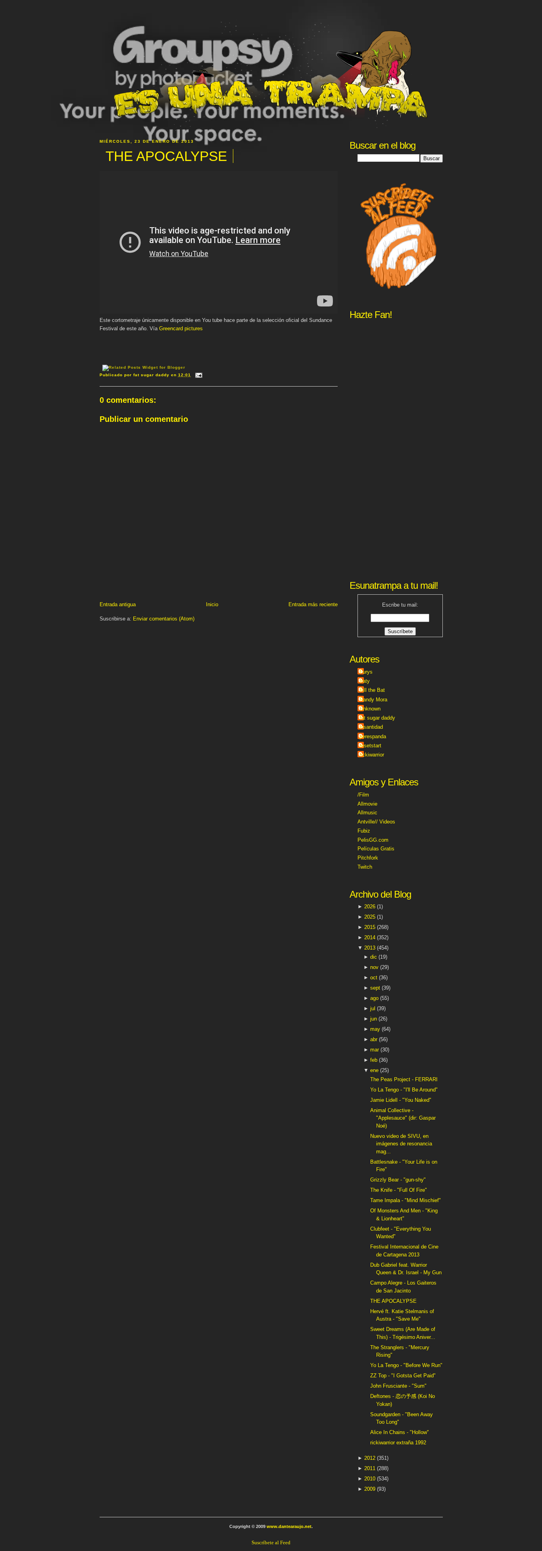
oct (373, 977)
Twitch (364, 867)
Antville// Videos (376, 822)
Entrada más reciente (313, 604)
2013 (369, 948)
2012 (369, 1458)
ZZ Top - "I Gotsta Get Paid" (403, 1376)
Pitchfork (367, 858)
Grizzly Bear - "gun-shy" (398, 1180)
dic (373, 957)
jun (373, 1019)
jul (372, 1008)
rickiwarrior (371, 755)
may (375, 1029)
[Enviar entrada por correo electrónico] (197, 375)
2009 (369, 1489)
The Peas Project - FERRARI (404, 1079)
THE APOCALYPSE (166, 156)
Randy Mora (373, 700)
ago (374, 998)
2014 (369, 937)
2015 (369, 927)
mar (374, 1050)
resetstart (370, 746)
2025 (369, 917)
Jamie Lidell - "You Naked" (400, 1100)
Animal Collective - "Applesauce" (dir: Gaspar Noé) (403, 1118)
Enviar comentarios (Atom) (163, 619)
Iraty (364, 681)
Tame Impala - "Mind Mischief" (405, 1200)
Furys (366, 672)
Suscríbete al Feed (271, 1542)
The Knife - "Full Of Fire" (398, 1190)
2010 (369, 1479)
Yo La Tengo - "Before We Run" (406, 1365)
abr (373, 1039)
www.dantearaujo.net (289, 1526)
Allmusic (367, 813)
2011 (369, 1468)
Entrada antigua (118, 604)
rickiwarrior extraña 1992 (398, 1443)
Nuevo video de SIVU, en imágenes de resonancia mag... (401, 1144)
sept (375, 988)
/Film (363, 795)
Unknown (370, 709)
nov (374, 967)
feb (373, 1060)
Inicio (212, 604)
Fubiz (363, 831)
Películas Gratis (375, 849)
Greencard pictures (181, 328)
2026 (369, 907)
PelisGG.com (372, 840)
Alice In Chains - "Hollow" (399, 1432)
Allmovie (367, 804)
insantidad (371, 727)
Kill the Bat (372, 690)
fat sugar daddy (377, 718)
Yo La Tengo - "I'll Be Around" (404, 1090)
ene (374, 1070)
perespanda (372, 736)
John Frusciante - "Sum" (398, 1386)
